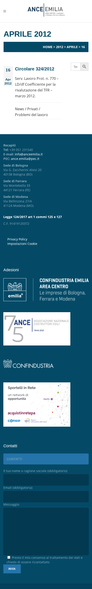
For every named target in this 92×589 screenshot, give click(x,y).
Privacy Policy (17, 239)
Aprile (72, 47)
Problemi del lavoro (31, 114)
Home (47, 47)
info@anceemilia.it (29, 154)
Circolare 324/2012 (34, 68)
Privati (32, 108)
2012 (59, 47)
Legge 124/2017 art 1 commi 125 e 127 (32, 217)
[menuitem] (48, 244)
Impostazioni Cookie (22, 244)
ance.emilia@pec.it (25, 159)
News (19, 108)
